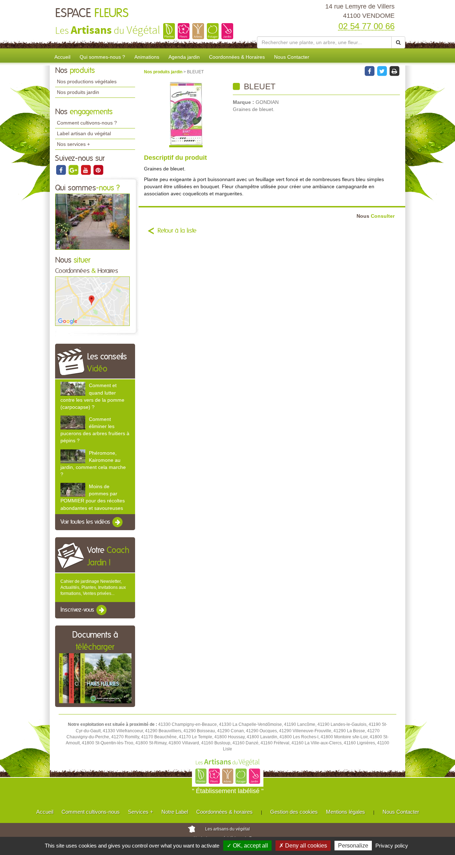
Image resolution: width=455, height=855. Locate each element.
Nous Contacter (291, 57)
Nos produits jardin (78, 92)
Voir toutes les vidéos (86, 522)
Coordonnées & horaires (224, 812)
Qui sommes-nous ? (102, 57)
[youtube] (86, 169)
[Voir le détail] (72, 389)
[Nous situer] (92, 301)
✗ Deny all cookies (303, 846)
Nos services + (73, 144)
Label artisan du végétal (84, 133)
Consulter (376, 216)
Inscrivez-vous (78, 610)
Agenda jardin (184, 57)
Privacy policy (391, 846)
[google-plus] (74, 169)
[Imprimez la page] (394, 70)
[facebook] (61, 169)
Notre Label (174, 812)
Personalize (353, 846)
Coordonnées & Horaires (237, 57)
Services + (140, 812)
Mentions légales (345, 812)
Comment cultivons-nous (90, 812)
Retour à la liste (177, 231)
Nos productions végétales (87, 81)
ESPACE (92, 13)
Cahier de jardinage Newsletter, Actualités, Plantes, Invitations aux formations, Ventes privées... (93, 587)
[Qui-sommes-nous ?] (92, 221)
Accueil (62, 57)
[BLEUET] (186, 114)
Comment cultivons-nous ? (87, 123)
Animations (146, 57)
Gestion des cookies (294, 812)
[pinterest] (98, 169)
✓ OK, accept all (247, 846)
